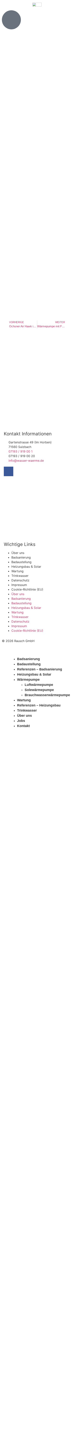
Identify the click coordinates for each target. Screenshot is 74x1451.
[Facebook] (8, 471)
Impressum (19, 585)
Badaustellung (21, 562)
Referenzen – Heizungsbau (39, 705)
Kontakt (23, 726)
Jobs (21, 721)
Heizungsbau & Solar (26, 566)
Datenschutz (20, 580)
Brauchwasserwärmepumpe (47, 695)
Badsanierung (21, 557)
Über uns (17, 553)
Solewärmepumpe (39, 690)
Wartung (17, 571)
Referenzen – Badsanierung (39, 669)
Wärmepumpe (28, 679)
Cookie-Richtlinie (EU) (27, 589)
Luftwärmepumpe (39, 685)
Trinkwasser (19, 576)
